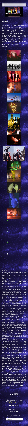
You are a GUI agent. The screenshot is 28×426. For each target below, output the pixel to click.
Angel (7, 397)
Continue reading (13, 402)
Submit (14, 423)
